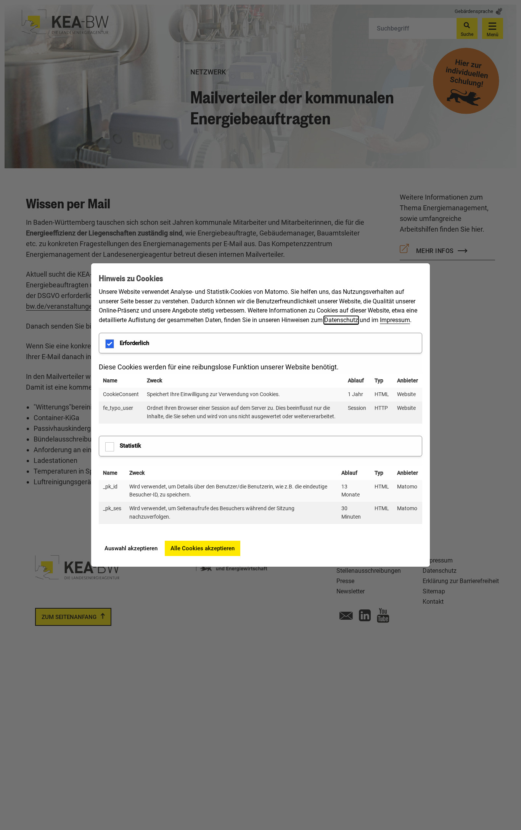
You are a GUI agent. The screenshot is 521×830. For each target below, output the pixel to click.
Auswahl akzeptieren (131, 548)
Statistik (130, 445)
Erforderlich (134, 343)
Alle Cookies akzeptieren (202, 548)
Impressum (395, 320)
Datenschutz (341, 320)
